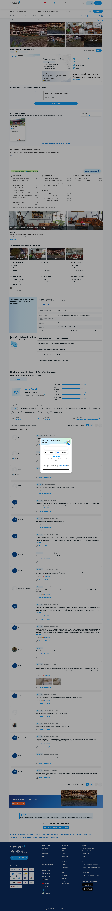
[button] (56, 456)
